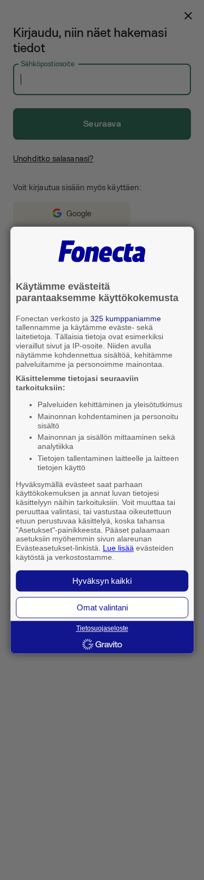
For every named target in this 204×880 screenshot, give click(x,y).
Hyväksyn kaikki (102, 580)
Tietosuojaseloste (102, 628)
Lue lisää (118, 548)
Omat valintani (102, 607)
